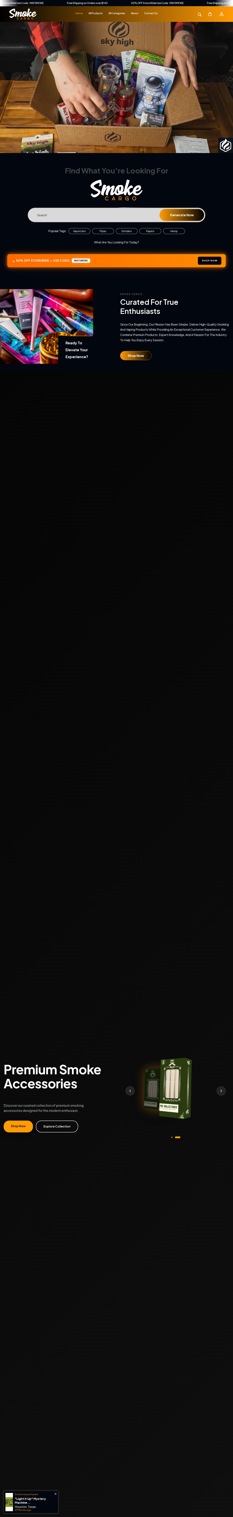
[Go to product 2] (177, 1137)
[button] (210, 14)
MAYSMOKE (81, 260)
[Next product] (221, 1090)
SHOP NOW (209, 260)
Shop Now (136, 355)
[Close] (32, 1494)
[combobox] (116, 215)
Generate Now (182, 215)
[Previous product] (130, 1090)
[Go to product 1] (172, 1137)
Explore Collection (57, 1126)
